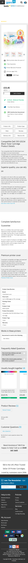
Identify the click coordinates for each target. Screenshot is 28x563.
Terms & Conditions (19, 502)
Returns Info (21, 135)
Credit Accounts (19, 511)
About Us (3, 507)
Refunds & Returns (5, 497)
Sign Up (21, 487)
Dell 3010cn (6, 338)
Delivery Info (7, 135)
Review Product (7, 410)
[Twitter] (14, 546)
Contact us (3, 502)
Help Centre (4, 504)
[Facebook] (10, 546)
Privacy (17, 500)
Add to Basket (17, 93)
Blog (16, 509)
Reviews (21, 131)
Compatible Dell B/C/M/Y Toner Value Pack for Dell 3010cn (8, 392)
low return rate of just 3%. (8, 203)
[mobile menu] (2, 2)
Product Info (7, 126)
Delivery (3, 500)
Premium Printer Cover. (7, 277)
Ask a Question (7, 431)
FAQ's (7, 131)
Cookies (17, 497)
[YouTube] (17, 546)
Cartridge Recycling (20, 513)
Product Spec (21, 126)
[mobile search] (21, 2)
